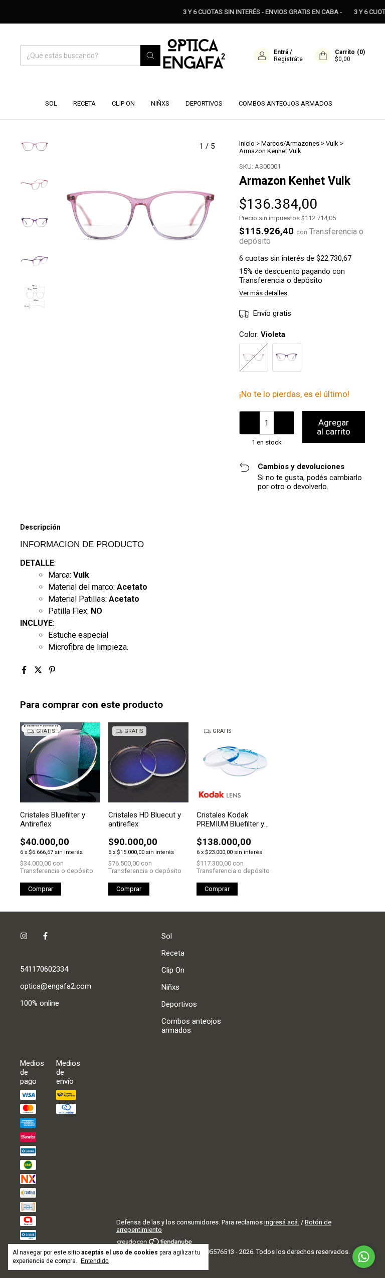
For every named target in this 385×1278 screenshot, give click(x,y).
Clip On (123, 103)
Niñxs (160, 103)
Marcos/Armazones (290, 143)
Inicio (247, 143)
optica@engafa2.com (55, 986)
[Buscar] (150, 55)
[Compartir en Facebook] (25, 670)
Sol (51, 103)
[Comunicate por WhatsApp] (363, 1256)
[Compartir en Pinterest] (52, 670)
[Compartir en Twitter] (39, 670)
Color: (262, 334)
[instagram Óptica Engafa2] (24, 936)
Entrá (281, 52)
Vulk (332, 143)
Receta (84, 103)
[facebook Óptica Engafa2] (45, 936)
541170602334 (44, 969)
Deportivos (204, 103)
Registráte (288, 59)
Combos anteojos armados (285, 103)
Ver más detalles (263, 293)
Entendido (95, 1260)
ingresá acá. (281, 1222)
